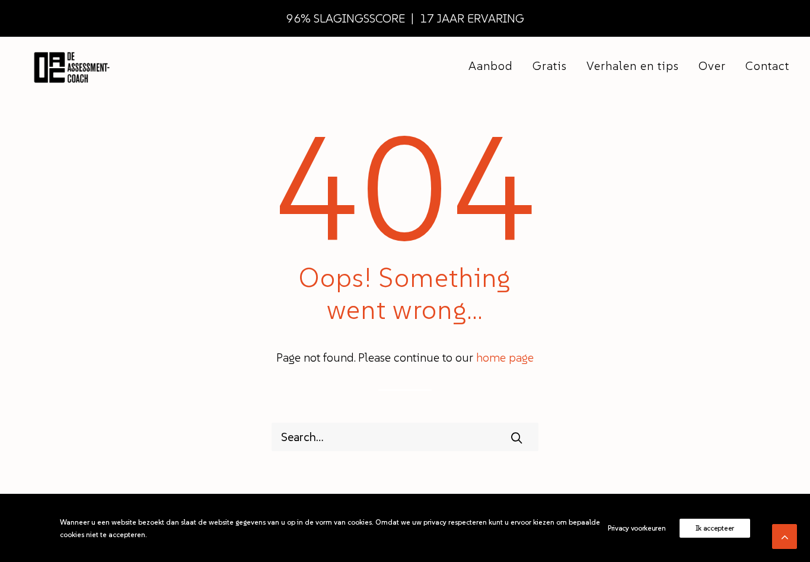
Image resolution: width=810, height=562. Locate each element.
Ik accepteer (715, 527)
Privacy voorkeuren (637, 527)
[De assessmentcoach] (71, 66)
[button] (516, 437)
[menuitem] (494, 66)
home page (505, 357)
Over (712, 66)
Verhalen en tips (632, 66)
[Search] (405, 437)
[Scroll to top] (784, 535)
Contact (767, 66)
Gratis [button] (549, 66)
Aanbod (490, 66)
